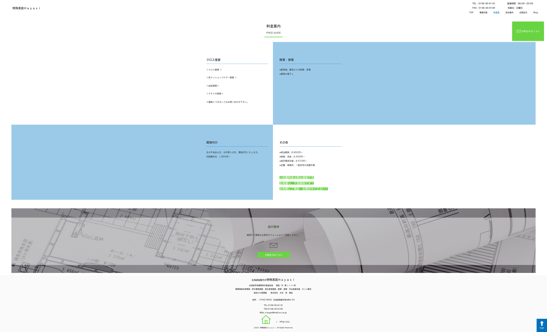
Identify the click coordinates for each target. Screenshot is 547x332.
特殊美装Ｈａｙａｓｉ (273, 279)
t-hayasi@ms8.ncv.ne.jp (276, 313)
